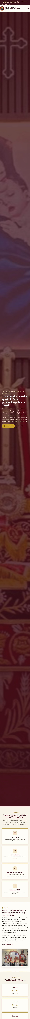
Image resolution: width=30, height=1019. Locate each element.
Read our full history (6, 944)
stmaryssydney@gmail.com (8, 4)
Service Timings (9, 426)
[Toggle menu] (28, 8)
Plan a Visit (20, 426)
